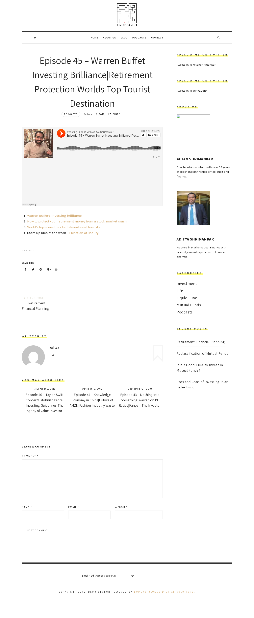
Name (27, 507)
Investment (187, 283)
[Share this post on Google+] (48, 269)
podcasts (28, 250)
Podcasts (139, 37)
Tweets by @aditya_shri (192, 90)
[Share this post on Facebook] (25, 269)
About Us (109, 37)
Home (94, 37)
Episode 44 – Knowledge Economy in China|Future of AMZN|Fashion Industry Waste (92, 400)
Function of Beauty (83, 233)
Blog (124, 37)
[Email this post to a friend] (56, 269)
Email (73, 507)
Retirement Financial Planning (57, 303)
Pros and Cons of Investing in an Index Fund (202, 384)
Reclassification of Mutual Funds (202, 353)
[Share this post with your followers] (33, 269)
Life (180, 290)
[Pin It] (40, 269)
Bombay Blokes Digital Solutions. (164, 592)
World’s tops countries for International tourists (63, 227)
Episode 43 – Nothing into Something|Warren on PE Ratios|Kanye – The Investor (140, 400)
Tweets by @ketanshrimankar (196, 64)
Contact (157, 37)
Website (121, 507)
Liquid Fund (187, 297)
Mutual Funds (189, 305)
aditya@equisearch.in (103, 575)
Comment (30, 456)
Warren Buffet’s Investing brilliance (54, 215)
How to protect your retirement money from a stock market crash (77, 221)
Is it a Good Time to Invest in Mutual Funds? (200, 368)
